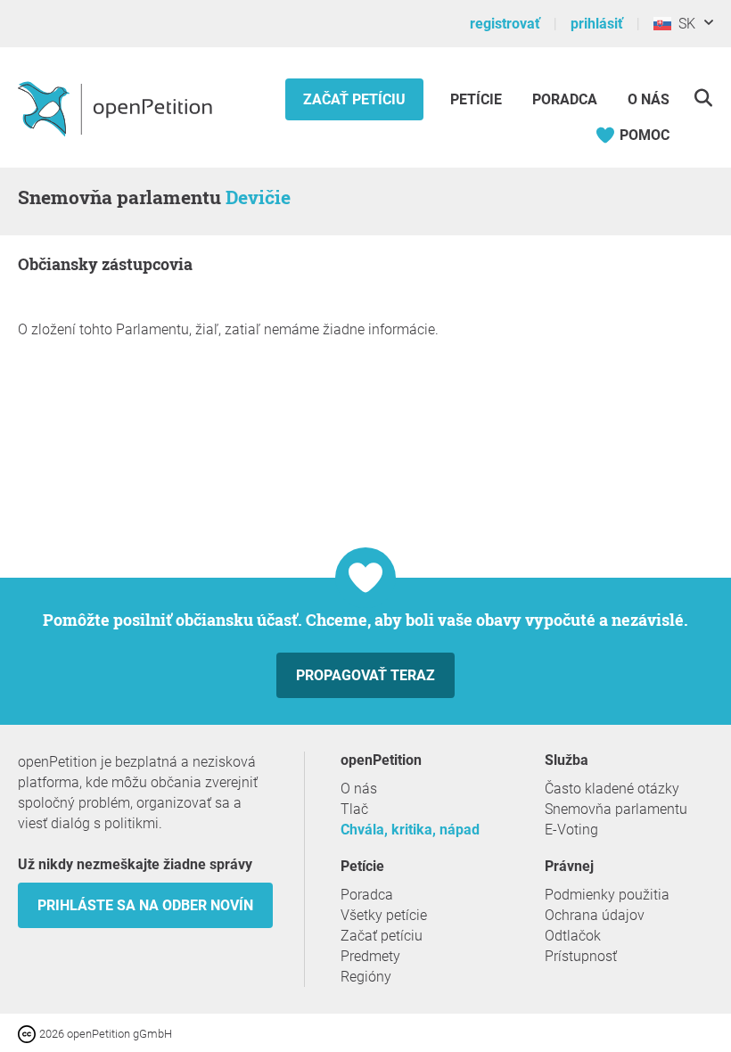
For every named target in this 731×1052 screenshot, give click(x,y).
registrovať (505, 23)
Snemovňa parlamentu (616, 809)
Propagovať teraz (365, 675)
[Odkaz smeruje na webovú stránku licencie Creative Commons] (28, 1032)
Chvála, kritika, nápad (410, 829)
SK (683, 23)
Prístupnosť (581, 956)
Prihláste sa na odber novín (145, 905)
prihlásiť (597, 23)
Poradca (564, 99)
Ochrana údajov (595, 915)
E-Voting (571, 829)
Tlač (354, 809)
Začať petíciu (354, 99)
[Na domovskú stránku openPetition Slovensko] (117, 107)
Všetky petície (384, 915)
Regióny (366, 976)
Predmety (370, 956)
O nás (648, 99)
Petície (477, 99)
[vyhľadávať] (703, 97)
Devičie (258, 197)
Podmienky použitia (607, 894)
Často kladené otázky (612, 788)
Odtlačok (573, 935)
